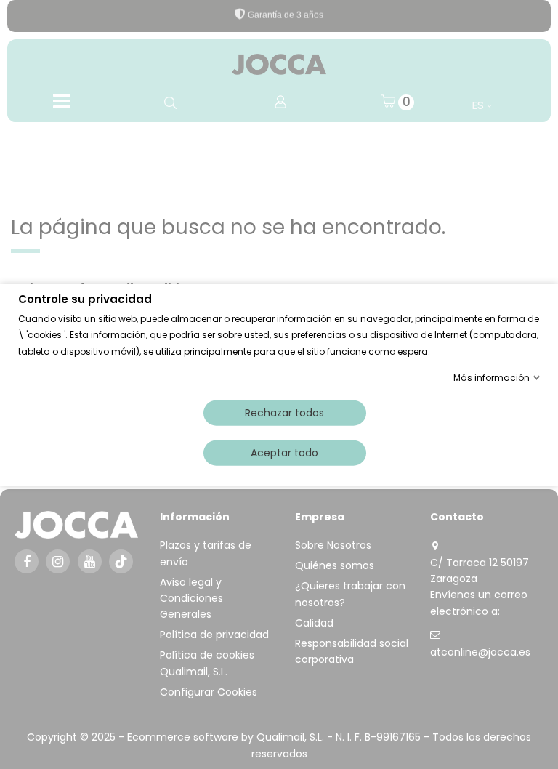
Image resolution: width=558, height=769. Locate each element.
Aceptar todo (284, 452)
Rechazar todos (284, 412)
